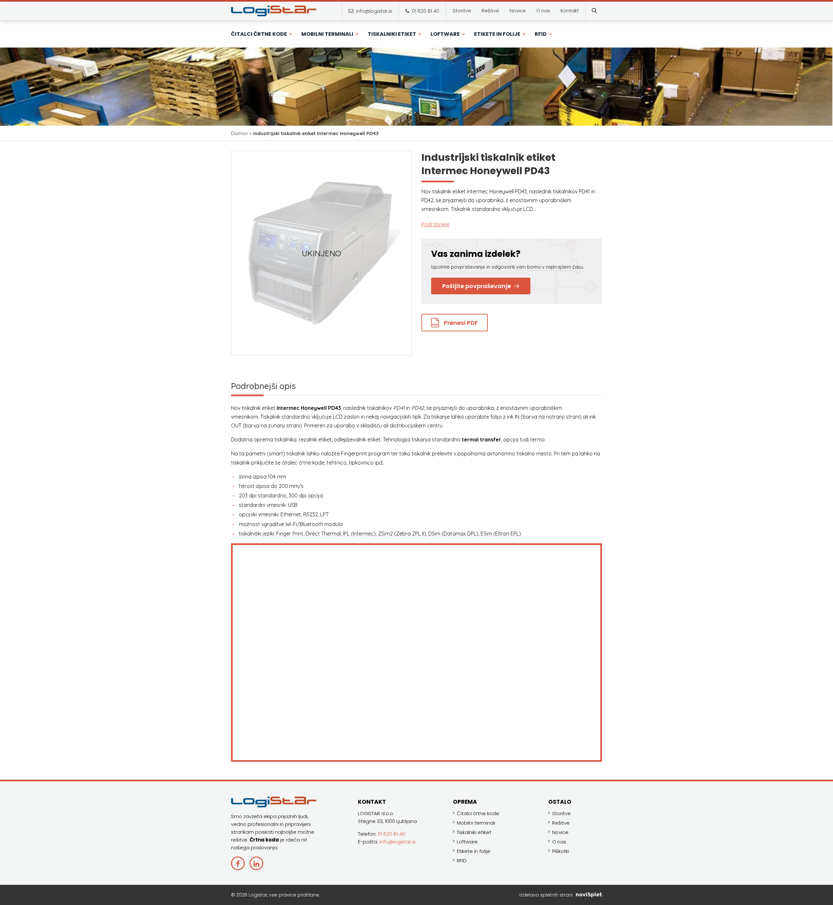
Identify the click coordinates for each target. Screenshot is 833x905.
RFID (462, 860)
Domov (239, 133)
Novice (560, 832)
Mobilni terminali (476, 822)
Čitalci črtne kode (478, 813)
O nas (559, 841)
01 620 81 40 (425, 10)
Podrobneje (435, 224)
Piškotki (560, 851)
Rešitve (561, 822)
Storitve (561, 813)
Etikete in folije (473, 851)
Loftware (467, 841)
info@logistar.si (373, 10)
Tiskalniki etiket (474, 832)
